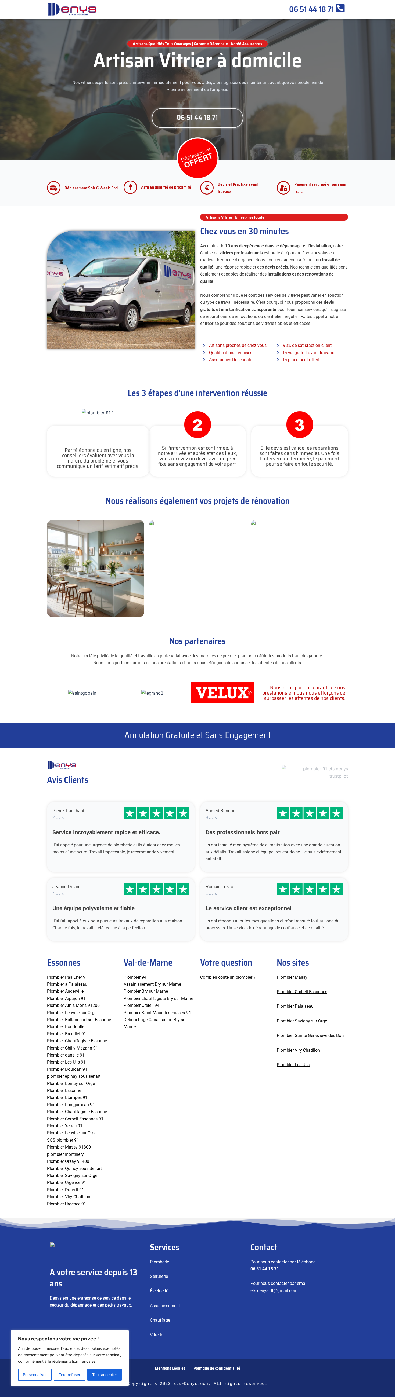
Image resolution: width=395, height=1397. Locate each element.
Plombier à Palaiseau (67, 984)
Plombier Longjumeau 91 (71, 1104)
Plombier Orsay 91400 (68, 1161)
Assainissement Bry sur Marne (152, 984)
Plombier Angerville (65, 991)
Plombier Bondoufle (65, 1026)
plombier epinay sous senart (73, 1076)
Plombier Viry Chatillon (298, 1050)
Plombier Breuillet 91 (66, 1033)
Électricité (159, 1290)
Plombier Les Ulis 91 (66, 1062)
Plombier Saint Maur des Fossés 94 (157, 1012)
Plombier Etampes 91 (67, 1097)
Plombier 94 (135, 977)
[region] (70, 1358)
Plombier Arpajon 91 (66, 998)
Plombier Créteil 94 (141, 1005)
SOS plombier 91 (63, 1140)
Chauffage (160, 1320)
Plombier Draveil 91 (65, 1189)
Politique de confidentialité (216, 1368)
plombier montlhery (65, 1154)
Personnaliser (35, 1374)
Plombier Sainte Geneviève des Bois (310, 1035)
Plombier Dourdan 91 (67, 1069)
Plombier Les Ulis (293, 1064)
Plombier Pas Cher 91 (67, 977)
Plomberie (159, 1261)
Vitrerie (156, 1334)
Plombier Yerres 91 (64, 1125)
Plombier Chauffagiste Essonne (77, 1040)
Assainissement (165, 1305)
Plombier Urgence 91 (66, 1182)
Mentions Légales (170, 1368)
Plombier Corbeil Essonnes (302, 991)
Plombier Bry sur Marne (146, 991)
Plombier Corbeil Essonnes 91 (75, 1118)
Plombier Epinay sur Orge (71, 1083)
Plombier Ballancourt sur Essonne (79, 1019)
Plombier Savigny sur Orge (72, 1175)
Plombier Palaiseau (295, 1006)
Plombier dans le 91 (66, 1055)
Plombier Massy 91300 (69, 1147)
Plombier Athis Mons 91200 (73, 1005)
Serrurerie (159, 1276)
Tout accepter (104, 1374)
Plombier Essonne (64, 1090)
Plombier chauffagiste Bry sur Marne (158, 998)
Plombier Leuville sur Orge (71, 1012)
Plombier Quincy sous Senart (74, 1168)
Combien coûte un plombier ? (228, 977)
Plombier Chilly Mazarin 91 (72, 1048)
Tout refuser (69, 1374)
